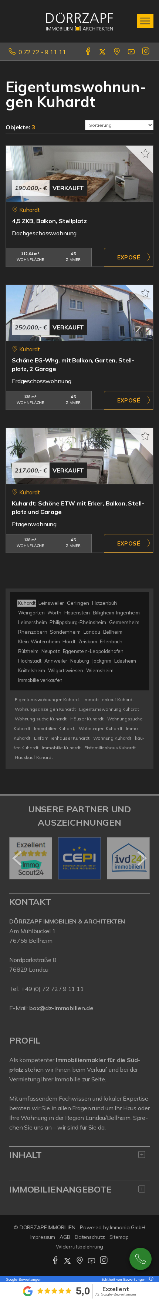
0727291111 (140, 1259)
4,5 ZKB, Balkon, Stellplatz (49, 221)
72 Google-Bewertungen (115, 1294)
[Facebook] (88, 52)
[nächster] (141, 858)
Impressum (42, 1237)
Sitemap (119, 1237)
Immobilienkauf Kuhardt (109, 699)
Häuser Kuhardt (87, 719)
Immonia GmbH (127, 1227)
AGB (65, 1237)
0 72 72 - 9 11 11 (42, 52)
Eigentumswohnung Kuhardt (109, 709)
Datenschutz (90, 1237)
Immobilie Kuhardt (61, 747)
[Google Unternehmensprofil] (117, 52)
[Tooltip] (150, 1279)
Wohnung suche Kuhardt (41, 719)
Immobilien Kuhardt (54, 728)
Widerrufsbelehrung (80, 1246)
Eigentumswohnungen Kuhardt (47, 699)
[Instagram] (146, 52)
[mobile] (145, 21)
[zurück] (17, 858)
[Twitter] (103, 52)
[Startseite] (79, 21)
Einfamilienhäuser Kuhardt (61, 738)
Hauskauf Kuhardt (34, 757)
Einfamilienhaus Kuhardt (110, 747)
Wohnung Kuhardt (112, 738)
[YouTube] (132, 52)
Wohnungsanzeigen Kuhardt (45, 709)
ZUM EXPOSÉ (128, 257)
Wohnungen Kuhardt (100, 728)
